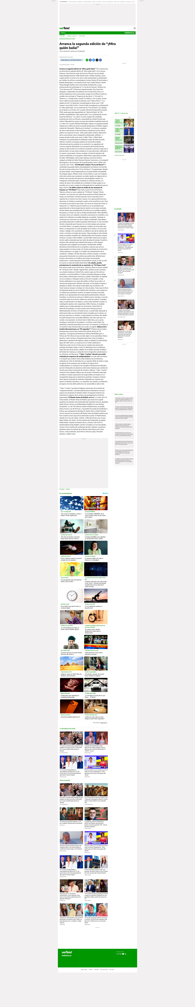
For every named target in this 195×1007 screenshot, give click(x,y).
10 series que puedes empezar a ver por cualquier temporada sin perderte (71, 822)
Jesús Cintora (104, 1)
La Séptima (94, 1)
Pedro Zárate (88, 900)
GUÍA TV (121, 113)
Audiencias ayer (80, 1)
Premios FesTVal (116, 1)
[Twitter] (97, 60)
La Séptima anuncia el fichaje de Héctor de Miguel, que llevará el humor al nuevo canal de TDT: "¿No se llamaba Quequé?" (126, 270)
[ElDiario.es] (129, 32)
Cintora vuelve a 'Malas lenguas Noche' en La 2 (119, 130)
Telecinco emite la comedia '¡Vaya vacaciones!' (119, 139)
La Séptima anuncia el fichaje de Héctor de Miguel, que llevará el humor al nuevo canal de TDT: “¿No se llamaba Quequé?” (96, 824)
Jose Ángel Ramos (64, 752)
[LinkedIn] (100, 60)
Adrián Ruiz (87, 776)
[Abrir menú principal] (135, 28)
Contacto (91, 969)
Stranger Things (110, 1)
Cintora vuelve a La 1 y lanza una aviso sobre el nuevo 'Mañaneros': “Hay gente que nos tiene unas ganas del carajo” (96, 772)
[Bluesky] (93, 60)
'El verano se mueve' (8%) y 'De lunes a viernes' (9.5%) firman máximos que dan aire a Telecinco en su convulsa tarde (96, 920)
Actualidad (62, 36)
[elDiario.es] (66, 955)
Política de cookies (104, 969)
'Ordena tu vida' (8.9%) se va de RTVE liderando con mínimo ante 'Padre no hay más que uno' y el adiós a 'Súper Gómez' (71, 920)
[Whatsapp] (87, 60)
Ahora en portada (65, 780)
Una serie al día (128, 1)
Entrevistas (82, 36)
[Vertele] (67, 952)
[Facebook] (90, 60)
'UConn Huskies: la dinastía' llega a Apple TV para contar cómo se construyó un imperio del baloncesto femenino (123, 426)
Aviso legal (96, 969)
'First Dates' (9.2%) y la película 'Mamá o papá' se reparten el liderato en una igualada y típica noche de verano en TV (96, 896)
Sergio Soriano (88, 752)
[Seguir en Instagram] (120, 954)
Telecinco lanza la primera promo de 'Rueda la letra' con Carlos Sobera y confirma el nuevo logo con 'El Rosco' (71, 847)
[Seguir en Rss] (125, 954)
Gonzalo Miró (133, 1)
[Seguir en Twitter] (117, 954)
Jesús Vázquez (122, 1)
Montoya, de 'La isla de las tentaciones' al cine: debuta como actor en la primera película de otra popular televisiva (70, 896)
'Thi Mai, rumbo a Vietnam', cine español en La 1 (119, 121)
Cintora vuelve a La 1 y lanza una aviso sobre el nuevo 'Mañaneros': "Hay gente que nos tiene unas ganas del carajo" (125, 247)
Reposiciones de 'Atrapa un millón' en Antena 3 (118, 147)
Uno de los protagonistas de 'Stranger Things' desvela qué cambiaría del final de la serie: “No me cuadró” (124, 417)
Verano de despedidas (87, 1)
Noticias (68, 489)
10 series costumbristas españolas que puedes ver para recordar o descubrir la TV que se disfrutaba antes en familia (71, 748)
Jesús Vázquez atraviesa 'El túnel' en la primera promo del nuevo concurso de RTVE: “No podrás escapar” (124, 443)
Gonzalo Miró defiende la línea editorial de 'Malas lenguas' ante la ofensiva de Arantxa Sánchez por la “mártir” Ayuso (95, 748)
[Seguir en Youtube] (123, 954)
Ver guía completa (119, 155)
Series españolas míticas (73, 1)
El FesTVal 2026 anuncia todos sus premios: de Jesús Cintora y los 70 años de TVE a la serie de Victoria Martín (96, 871)
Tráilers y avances (71, 36)
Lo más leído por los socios (67, 728)
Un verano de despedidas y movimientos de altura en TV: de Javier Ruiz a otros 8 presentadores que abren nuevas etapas (70, 772)
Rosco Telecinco (99, 1)
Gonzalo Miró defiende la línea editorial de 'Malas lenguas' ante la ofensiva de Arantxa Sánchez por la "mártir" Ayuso (126, 225)
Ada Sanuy (62, 825)
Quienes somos (84, 969)
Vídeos (63, 33)
